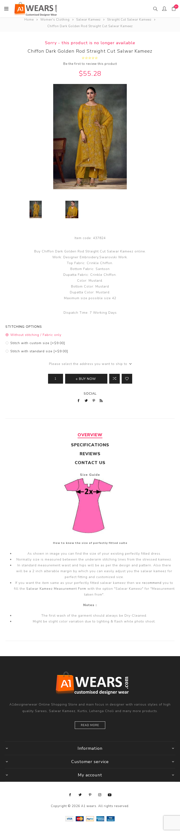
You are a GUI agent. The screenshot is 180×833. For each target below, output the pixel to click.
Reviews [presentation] (90, 454)
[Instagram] (100, 795)
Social (90, 393)
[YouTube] (109, 795)
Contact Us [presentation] (90, 463)
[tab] (90, 434)
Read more (90, 725)
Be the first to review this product (90, 64)
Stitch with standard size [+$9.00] (39, 351)
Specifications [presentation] (90, 445)
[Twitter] (80, 795)
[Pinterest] (90, 795)
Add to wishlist (127, 379)
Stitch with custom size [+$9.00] (37, 343)
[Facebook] (70, 795)
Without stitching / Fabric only (35, 335)
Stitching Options (23, 326)
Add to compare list (114, 379)
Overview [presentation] (90, 435)
